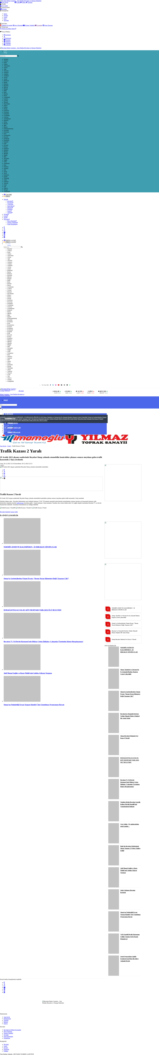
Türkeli (9, 212)
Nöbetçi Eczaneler (7, 25)
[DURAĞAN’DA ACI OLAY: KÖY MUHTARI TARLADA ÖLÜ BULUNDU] (53, 594)
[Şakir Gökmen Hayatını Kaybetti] (113, 909)
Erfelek (9, 209)
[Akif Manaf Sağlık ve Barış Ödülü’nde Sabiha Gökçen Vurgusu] (53, 657)
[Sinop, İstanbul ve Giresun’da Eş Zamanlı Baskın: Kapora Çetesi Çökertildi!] (113, 688)
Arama (12, 2)
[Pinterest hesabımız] (4, 234)
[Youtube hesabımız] (4, 232)
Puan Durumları (12, 224)
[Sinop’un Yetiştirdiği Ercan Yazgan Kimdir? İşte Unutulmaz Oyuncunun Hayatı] (53, 689)
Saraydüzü (10, 206)
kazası (12, 512)
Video (23, 2)
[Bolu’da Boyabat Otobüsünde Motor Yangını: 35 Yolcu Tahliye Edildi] (113, 865)
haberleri (7, 512)
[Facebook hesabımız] (4, 227)
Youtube (7, 40)
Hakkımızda (7, 1018)
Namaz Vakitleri (30, 25)
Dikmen (9, 207)
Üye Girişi (4, 6)
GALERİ (11, 240)
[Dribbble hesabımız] (4, 235)
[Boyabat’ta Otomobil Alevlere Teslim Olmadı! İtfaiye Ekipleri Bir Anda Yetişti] (113, 732)
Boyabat (9, 201)
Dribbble (8, 43)
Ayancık (9, 204)
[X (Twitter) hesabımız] (4, 36)
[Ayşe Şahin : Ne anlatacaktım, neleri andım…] (113, 843)
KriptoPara (7, 1038)
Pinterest (7, 41)
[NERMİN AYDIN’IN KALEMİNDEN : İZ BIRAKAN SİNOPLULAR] (53, 531)
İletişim (6, 1022)
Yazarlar (29, 2)
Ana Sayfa (5, 2)
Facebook (8, 35)
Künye (6, 1023)
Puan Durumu (48, 25)
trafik (16, 512)
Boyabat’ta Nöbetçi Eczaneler (12, 1030)
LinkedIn (8, 45)
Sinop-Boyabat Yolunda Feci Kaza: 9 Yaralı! (90, 419)
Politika (6, 1051)
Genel (5, 17)
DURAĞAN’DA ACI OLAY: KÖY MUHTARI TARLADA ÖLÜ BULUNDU (23, 420)
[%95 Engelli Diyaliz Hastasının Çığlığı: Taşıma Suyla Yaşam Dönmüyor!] (113, 953)
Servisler (6, 20)
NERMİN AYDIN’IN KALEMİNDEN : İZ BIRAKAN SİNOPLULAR (21, 417)
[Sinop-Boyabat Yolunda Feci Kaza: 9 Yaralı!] (113, 754)
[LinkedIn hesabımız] (4, 237)
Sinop (5, 14)
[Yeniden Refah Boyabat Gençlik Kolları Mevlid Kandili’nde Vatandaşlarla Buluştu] (113, 821)
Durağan (9, 202)
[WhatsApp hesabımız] (69, 385)
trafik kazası (20, 503)
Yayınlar (4, 9)
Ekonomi (6, 1049)
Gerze (9, 211)
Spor (5, 19)
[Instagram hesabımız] (4, 230)
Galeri (18, 2)
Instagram (8, 38)
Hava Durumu (18, 25)
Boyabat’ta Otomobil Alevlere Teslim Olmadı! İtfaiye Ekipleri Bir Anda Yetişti (54, 419)
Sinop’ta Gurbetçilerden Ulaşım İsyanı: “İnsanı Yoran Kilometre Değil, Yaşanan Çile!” (125, 624)
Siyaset (6, 15)
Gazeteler (39, 25)
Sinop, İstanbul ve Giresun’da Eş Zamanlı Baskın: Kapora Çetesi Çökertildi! (65, 417)
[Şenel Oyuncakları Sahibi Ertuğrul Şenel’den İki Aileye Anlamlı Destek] (113, 975)
